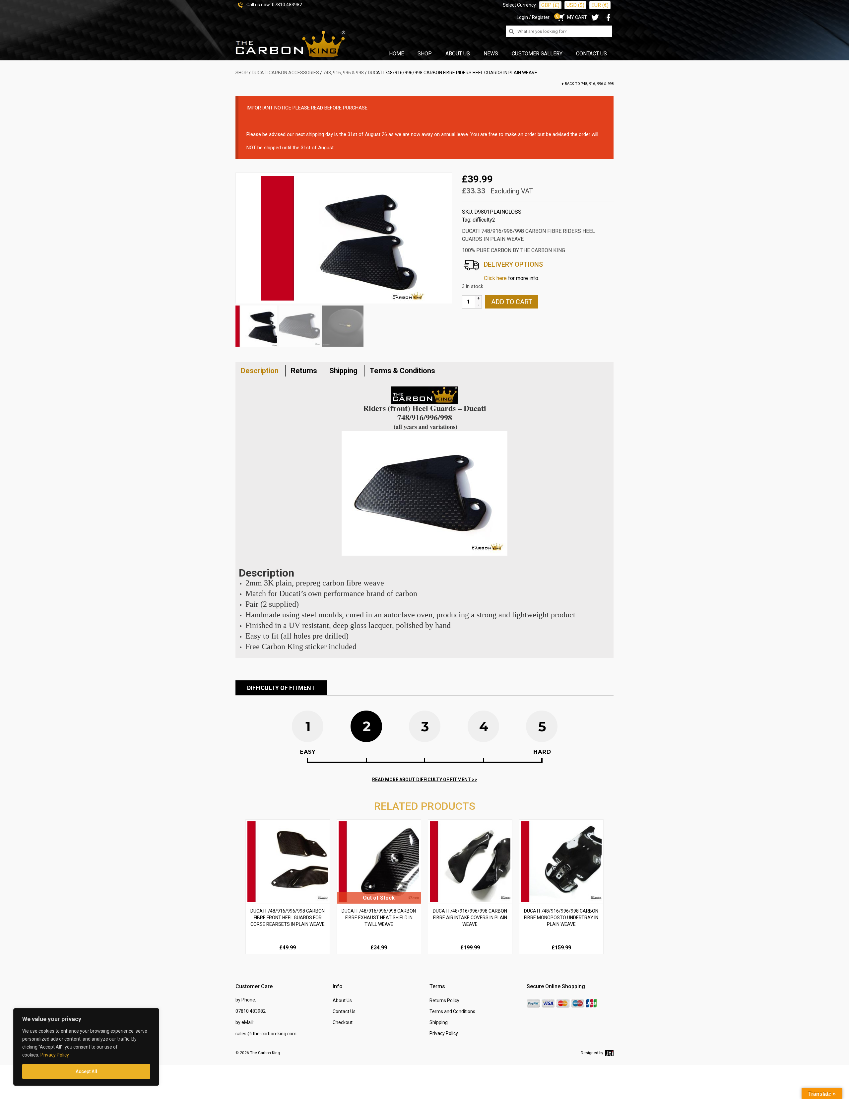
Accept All (86, 1071)
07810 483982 (287, 4)
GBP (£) (550, 5)
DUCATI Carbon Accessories (285, 72)
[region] (86, 1047)
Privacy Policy (54, 1055)
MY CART (571, 17)
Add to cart (511, 302)
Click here (495, 278)
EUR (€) (600, 5)
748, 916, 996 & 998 (343, 72)
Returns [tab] (304, 371)
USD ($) (575, 5)
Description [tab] (260, 371)
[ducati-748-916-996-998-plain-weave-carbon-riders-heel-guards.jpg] (343, 238)
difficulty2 (484, 220)
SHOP (241, 72)
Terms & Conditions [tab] (402, 371)
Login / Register (533, 17)
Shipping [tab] (343, 371)
